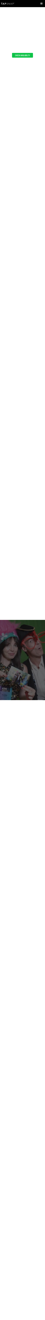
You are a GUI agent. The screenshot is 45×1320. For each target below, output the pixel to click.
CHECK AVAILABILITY (22, 55)
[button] (41, 3)
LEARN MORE (22, 62)
